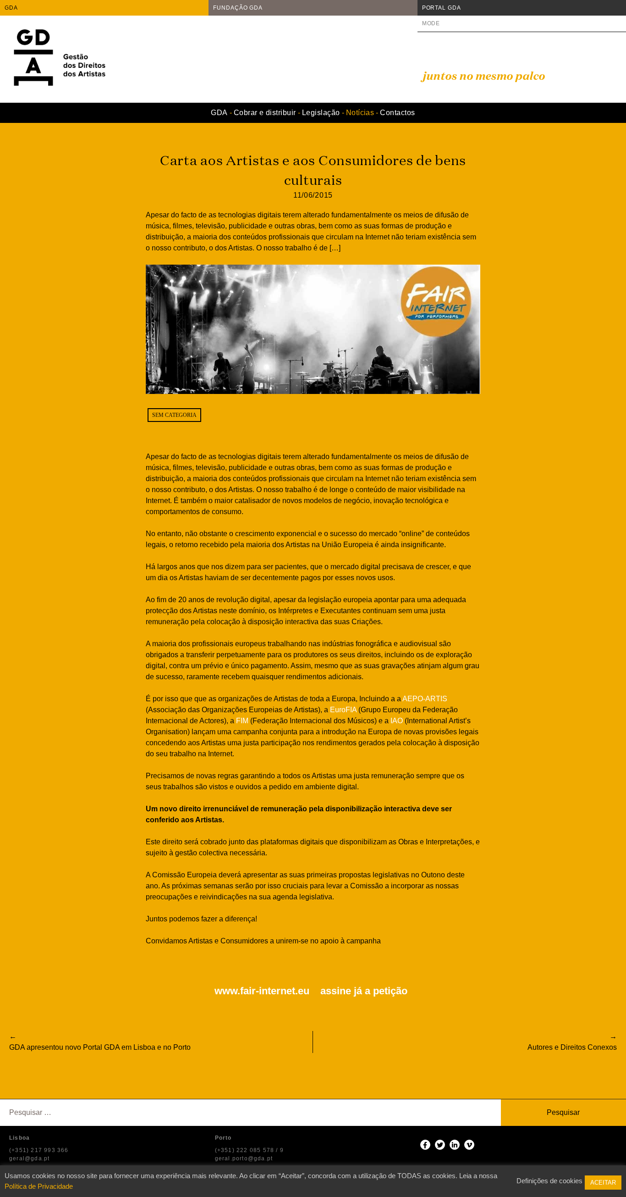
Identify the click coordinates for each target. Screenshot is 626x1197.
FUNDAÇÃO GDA (238, 8)
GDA (11, 8)
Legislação (321, 112)
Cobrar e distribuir (265, 112)
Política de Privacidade (39, 1186)
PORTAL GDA (441, 8)
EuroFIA (343, 710)
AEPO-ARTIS (424, 699)
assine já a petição (363, 991)
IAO (396, 721)
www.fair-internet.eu (261, 991)
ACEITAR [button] (603, 1182)
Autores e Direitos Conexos (572, 1047)
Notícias (360, 112)
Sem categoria (174, 415)
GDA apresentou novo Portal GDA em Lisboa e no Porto (100, 1047)
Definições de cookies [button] (549, 1181)
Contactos (397, 112)
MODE (431, 23)
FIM (242, 721)
